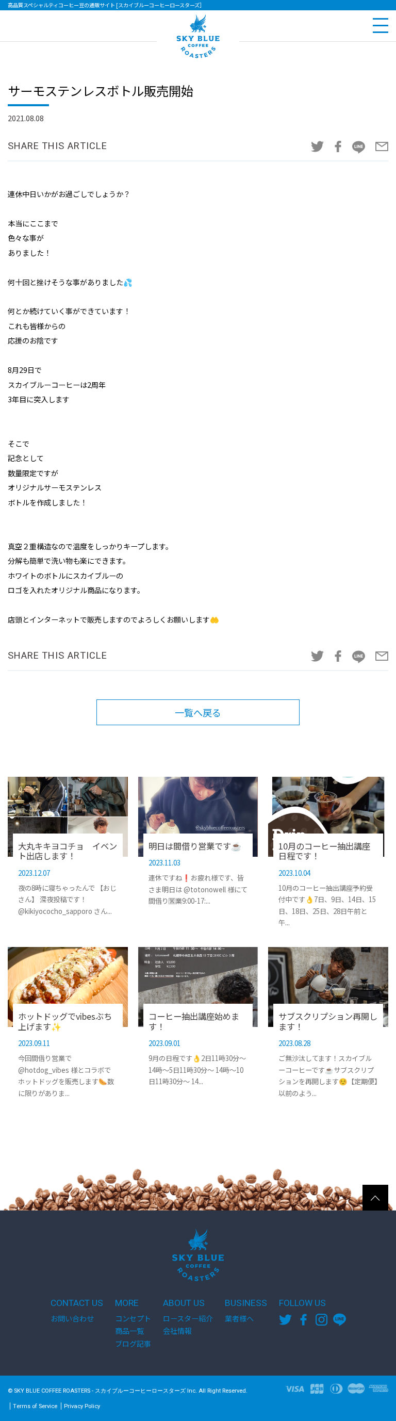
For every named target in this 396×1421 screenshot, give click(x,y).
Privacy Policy (82, 1406)
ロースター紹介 (188, 1318)
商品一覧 (129, 1331)
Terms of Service (35, 1406)
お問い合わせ (72, 1318)
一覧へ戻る (198, 712)
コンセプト (133, 1318)
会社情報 (177, 1331)
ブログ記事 (133, 1343)
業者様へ (239, 1318)
